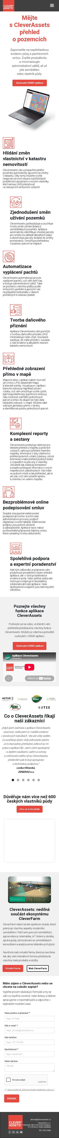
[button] (52, 5)
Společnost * (11, 1049)
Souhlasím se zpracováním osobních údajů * (31, 1090)
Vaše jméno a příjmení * (17, 1013)
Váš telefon (11, 1037)
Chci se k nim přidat (29, 809)
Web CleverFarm (38, 968)
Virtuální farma (12, 968)
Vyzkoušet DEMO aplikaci (29, 83)
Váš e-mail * (11, 1025)
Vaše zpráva (11, 1061)
